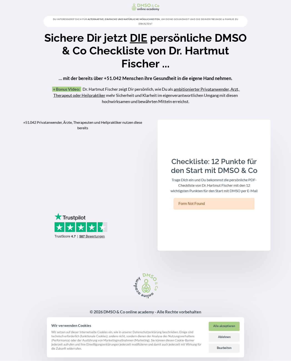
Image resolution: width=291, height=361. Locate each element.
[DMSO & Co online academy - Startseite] (145, 6)
